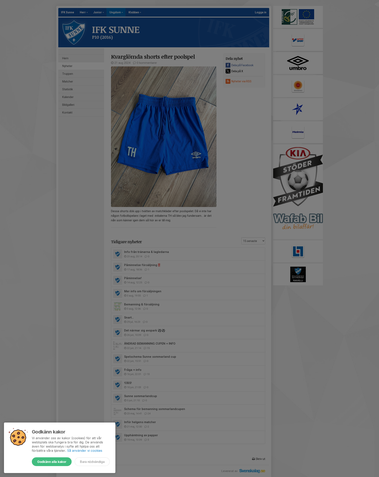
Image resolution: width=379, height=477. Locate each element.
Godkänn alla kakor (51, 462)
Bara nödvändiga (92, 462)
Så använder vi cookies (84, 451)
